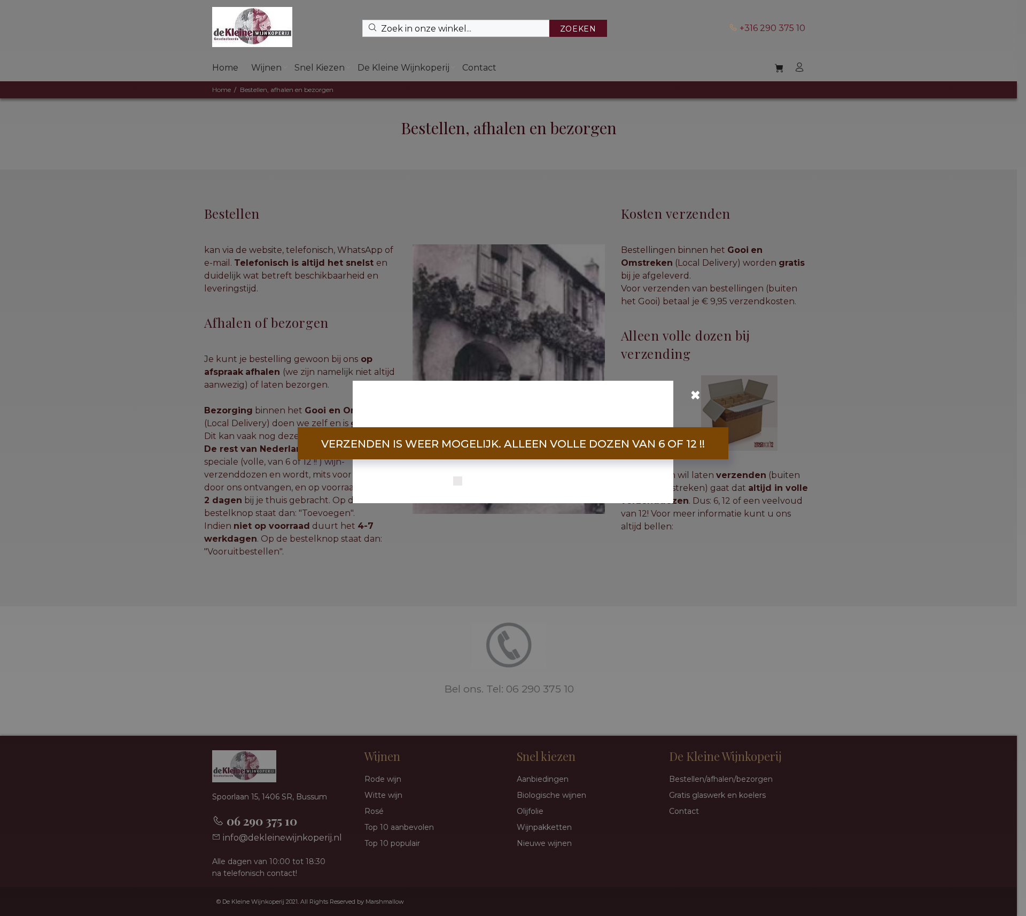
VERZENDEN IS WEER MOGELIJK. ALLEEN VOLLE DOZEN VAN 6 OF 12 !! (513, 443)
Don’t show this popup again (520, 482)
